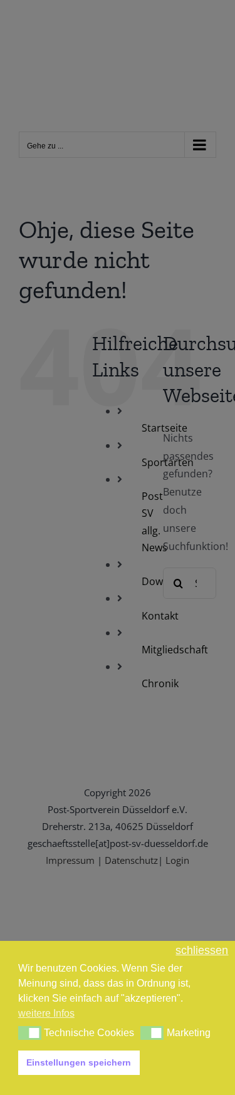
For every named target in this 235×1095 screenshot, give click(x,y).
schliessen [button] (201, 951)
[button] (29, 1033)
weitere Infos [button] (46, 1013)
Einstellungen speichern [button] (78, 1062)
